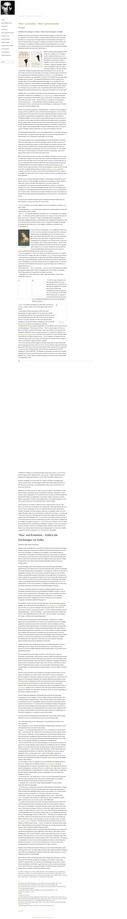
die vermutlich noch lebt (23, 820)
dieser (35, 810)
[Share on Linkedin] (29, 911)
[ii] (27, 226)
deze (20, 323)
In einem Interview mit (52, 605)
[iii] (51, 240)
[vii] (42, 301)
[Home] (18, 16)
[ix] (26, 355)
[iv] (66, 261)
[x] (62, 477)
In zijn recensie (54, 169)
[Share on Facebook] (25, 911)
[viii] (25, 321)
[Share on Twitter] (27, 911)
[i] (35, 211)
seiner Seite (60, 581)
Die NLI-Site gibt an (50, 763)
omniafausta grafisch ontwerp (48, 917)
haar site (52, 75)
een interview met (47, 95)
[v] (51, 272)
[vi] (30, 276)
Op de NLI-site (50, 255)
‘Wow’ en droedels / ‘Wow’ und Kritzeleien (33, 16)
